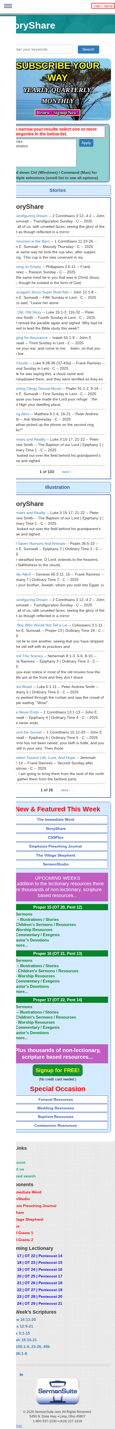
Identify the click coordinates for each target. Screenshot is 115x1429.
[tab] (57, 819)
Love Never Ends (24, 712)
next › (66, 472)
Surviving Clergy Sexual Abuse (35, 388)
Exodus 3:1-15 (17, 1333)
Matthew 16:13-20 (20, 1319)
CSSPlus (55, 837)
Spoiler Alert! (20, 574)
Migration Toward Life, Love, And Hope (42, 757)
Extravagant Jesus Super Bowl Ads (39, 292)
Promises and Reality (27, 439)
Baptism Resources (56, 1116)
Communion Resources (55, 1125)
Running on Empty (25, 266)
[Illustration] (43, 146)
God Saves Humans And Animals (37, 543)
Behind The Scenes (26, 656)
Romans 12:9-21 (18, 1326)
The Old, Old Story (25, 312)
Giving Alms (19, 414)
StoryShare (56, 828)
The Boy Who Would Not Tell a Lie (38, 625)
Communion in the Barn (30, 241)
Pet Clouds (19, 363)
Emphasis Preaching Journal (55, 846)
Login (97, 5)
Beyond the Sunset (26, 732)
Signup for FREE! (58, 1070)
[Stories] (43, 141)
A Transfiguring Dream (29, 216)
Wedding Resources (55, 1108)
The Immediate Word (55, 819)
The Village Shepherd (55, 855)
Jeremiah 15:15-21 (20, 1340)
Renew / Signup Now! (57, 112)
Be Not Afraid (21, 687)
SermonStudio (56, 864)
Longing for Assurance (29, 337)
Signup (108, 5)
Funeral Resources (56, 1099)
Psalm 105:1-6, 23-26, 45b (27, 1346)
